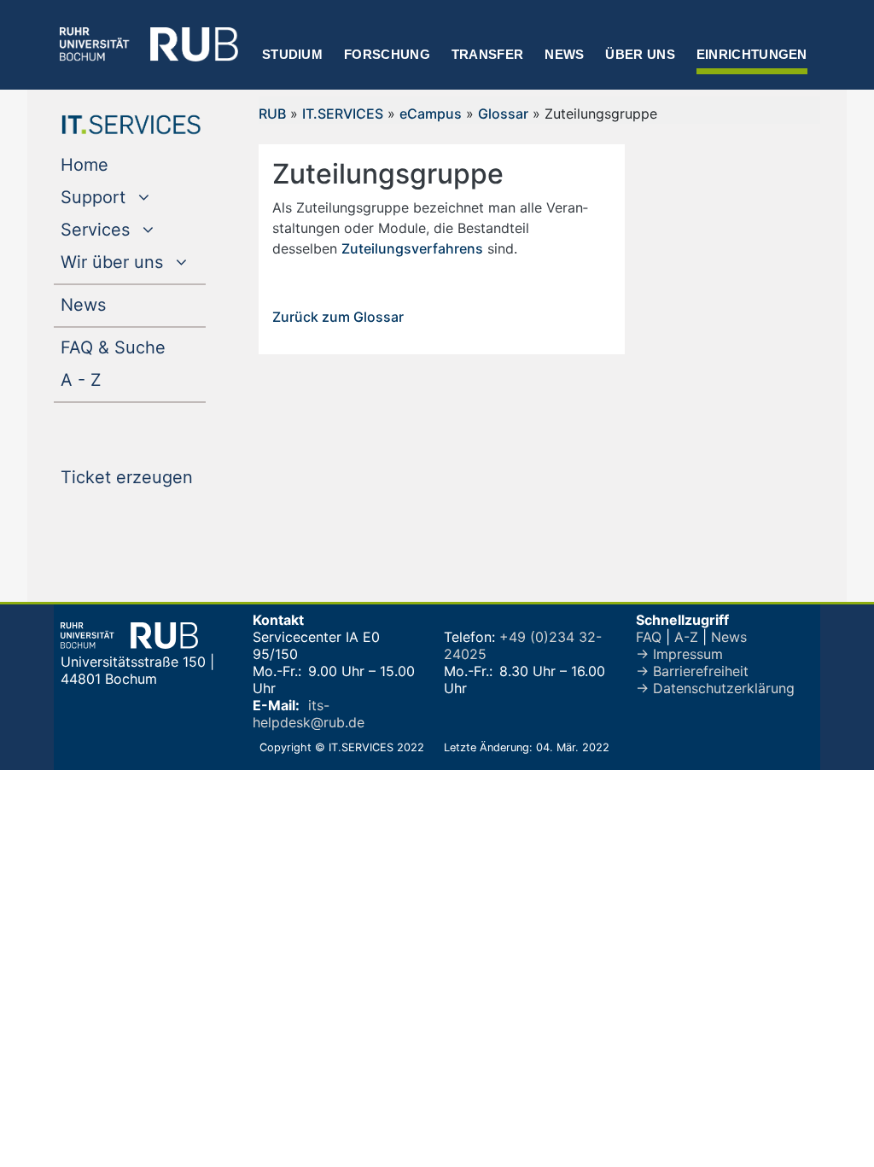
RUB (272, 113)
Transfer (487, 54)
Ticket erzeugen (133, 476)
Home (119, 164)
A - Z (116, 379)
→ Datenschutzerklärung (715, 688)
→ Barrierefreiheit (692, 671)
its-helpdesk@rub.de (308, 714)
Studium (292, 54)
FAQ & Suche (113, 347)
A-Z (686, 636)
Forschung (387, 54)
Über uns (639, 54)
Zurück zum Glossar (338, 316)
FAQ (648, 636)
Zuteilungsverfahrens (412, 248)
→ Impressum (679, 653)
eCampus (430, 113)
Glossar (503, 113)
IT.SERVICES (342, 113)
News (564, 54)
